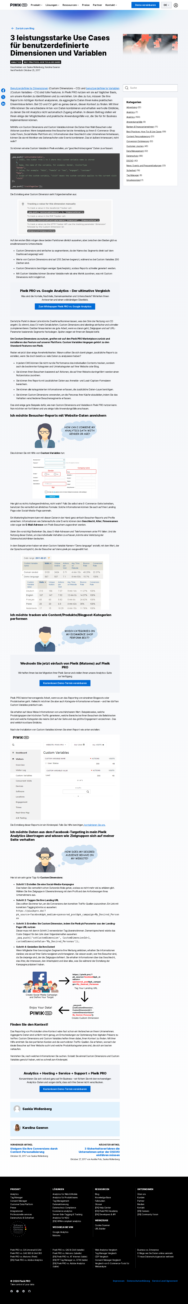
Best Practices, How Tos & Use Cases (42, 62)
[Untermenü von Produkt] (41, 5)
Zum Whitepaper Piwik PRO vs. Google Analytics (65, 306)
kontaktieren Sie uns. (95, 824)
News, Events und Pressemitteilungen (144, 165)
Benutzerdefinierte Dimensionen (29, 88)
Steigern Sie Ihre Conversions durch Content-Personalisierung (34, 1150)
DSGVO (130, 160)
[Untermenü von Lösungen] (58, 5)
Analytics (16, 62)
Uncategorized (133, 180)
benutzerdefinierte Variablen (102, 88)
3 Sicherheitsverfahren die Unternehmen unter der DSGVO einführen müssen (99, 1152)
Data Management (135, 151)
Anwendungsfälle (134, 122)
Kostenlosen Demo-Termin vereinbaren (65, 683)
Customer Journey (135, 146)
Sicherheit (131, 170)
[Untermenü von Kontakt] (116, 5)
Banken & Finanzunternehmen (140, 126)
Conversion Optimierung (137, 141)
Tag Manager (132, 175)
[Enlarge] (115, 157)
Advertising (131, 107)
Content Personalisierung (138, 136)
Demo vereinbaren (145, 5)
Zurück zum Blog (25, 28)
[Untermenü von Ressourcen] (78, 5)
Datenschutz (132, 156)
